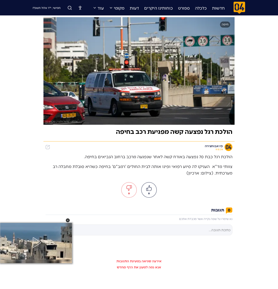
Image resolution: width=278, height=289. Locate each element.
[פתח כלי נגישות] (80, 8)
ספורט (184, 7)
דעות (134, 7)
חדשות (218, 7)
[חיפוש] (70, 8)
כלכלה (201, 7)
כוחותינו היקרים (158, 7)
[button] (68, 220)
